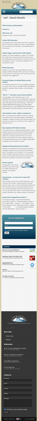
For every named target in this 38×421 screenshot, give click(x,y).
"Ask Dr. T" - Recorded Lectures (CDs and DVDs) (17, 95)
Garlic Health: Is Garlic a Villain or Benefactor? (16, 113)
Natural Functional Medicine (10, 250)
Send (6, 412)
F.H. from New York (9, 367)
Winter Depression (8, 68)
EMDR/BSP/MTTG (7, 263)
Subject (6, 393)
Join (6, 233)
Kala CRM (32, 419)
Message (6, 398)
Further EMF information (9, 40)
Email (6, 225)
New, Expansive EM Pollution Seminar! (14, 128)
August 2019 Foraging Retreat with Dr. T (14, 197)
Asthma (4, 269)
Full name (7, 221)
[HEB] (20, 419)
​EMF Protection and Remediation (12, 25)
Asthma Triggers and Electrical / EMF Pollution (16, 53)
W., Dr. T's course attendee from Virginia (15, 348)
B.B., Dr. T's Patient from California (13, 354)
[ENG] (17, 419)
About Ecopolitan (7, 163)
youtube (9, 2)
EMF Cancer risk (7, 33)
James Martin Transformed (11, 361)
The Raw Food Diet (8, 276)
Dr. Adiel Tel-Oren (11, 419)
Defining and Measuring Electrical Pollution (15, 146)
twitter (3, 2)
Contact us (5, 29)
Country (6, 388)
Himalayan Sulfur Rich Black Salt (12, 256)
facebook (6, 2)
